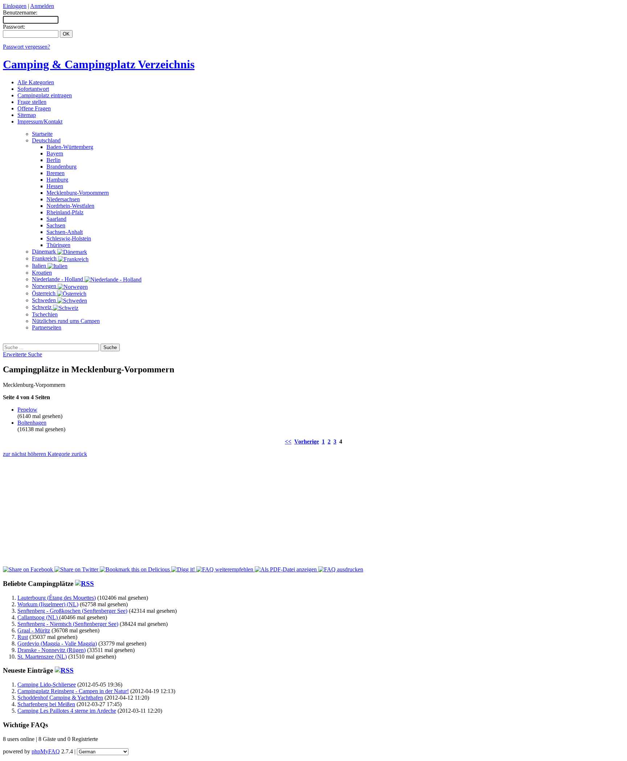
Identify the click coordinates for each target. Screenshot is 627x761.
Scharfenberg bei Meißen (46, 704)
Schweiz (42, 307)
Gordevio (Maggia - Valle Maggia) (57, 643)
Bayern (54, 153)
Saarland (56, 219)
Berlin (53, 160)
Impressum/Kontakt (39, 121)
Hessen (54, 186)
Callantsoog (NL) (38, 617)
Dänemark (44, 251)
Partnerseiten (46, 327)
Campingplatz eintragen (44, 95)
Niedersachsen (63, 199)
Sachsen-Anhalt (64, 232)
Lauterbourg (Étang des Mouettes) (56, 598)
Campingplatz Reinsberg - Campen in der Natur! (73, 691)
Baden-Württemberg (69, 147)
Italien (40, 266)
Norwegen (45, 286)
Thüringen (58, 245)
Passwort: (14, 27)
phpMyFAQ (46, 751)
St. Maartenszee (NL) (42, 656)
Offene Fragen (34, 108)
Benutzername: (20, 12)
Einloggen (14, 6)
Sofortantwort (33, 89)
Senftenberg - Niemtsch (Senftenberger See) (67, 624)
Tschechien (45, 314)
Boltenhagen (31, 423)
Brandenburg (61, 166)
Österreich (44, 293)
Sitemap (26, 115)
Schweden (44, 300)
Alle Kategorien (35, 82)
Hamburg (57, 180)
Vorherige (306, 441)
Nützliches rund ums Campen (66, 321)
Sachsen (55, 225)
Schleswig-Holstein (68, 238)
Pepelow (27, 409)
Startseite (42, 134)
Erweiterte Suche (22, 354)
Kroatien (42, 273)
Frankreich (45, 258)
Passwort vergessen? (26, 47)
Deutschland (46, 140)
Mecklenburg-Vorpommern (77, 193)
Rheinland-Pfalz (64, 212)
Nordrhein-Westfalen (70, 206)
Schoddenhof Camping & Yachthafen (60, 698)
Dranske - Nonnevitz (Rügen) (51, 650)
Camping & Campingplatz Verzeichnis (98, 64)
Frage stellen (31, 102)
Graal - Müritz (33, 630)
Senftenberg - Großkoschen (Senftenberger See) (72, 611)
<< (288, 441)
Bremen (55, 173)
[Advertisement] (313, 339)
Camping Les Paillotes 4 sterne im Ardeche (66, 711)
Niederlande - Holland (58, 279)
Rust (22, 637)
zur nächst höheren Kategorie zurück (45, 454)
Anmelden (42, 6)
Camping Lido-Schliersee (46, 684)
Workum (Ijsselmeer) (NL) (47, 604)
